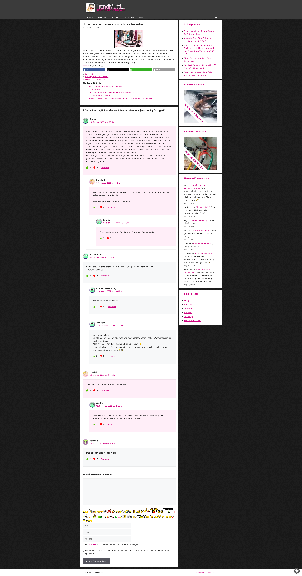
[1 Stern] (83, 65)
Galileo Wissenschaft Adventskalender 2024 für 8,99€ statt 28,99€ (121, 98)
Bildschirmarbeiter (192, 320)
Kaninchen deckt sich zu (95, 79)
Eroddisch (89, 74)
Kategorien (101, 17)
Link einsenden (127, 17)
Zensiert (188, 308)
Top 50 (115, 17)
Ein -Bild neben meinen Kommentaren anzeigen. (112, 544)
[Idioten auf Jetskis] (200, 122)
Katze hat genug (199, 220)
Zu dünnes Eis (95, 89)
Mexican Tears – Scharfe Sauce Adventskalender (112, 92)
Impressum (212, 572)
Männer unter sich (200, 230)
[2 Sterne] (85, 65)
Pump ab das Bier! (202, 243)
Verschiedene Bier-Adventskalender (106, 86)
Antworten (105, 168)
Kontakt (140, 17)
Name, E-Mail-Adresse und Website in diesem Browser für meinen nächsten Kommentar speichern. (127, 552)
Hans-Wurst (189, 304)
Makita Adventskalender (100, 95)
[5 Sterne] (90, 65)
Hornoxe (188, 312)
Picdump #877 (203, 207)
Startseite (89, 17)
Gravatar (93, 544)
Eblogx (187, 300)
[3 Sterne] (87, 65)
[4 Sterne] (88, 65)
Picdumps (188, 316)
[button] (216, 17)
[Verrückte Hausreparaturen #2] (200, 169)
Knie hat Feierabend (204, 253)
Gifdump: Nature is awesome (96, 77)
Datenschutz (200, 572)
